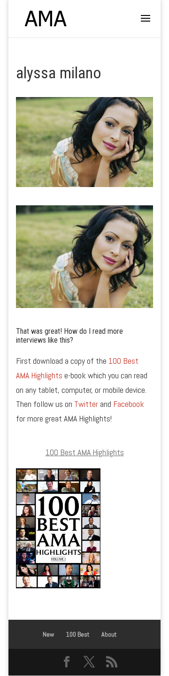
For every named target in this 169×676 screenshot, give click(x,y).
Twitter (86, 403)
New (48, 634)
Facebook (128, 403)
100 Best (77, 634)
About (108, 634)
